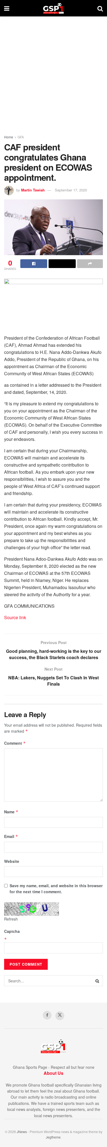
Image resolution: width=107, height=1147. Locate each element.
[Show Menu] (6, 8)
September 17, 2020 (71, 190)
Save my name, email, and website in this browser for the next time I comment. (56, 888)
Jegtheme (53, 1137)
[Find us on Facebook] (47, 1015)
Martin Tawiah (33, 190)
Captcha (12, 931)
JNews (22, 1131)
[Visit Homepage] (53, 8)
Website (11, 861)
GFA (21, 137)
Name (11, 811)
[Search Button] (100, 8)
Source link (15, 617)
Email (11, 836)
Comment (15, 743)
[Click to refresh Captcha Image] (31, 909)
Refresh (11, 919)
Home (8, 137)
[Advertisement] (53, 72)
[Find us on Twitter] (59, 1015)
